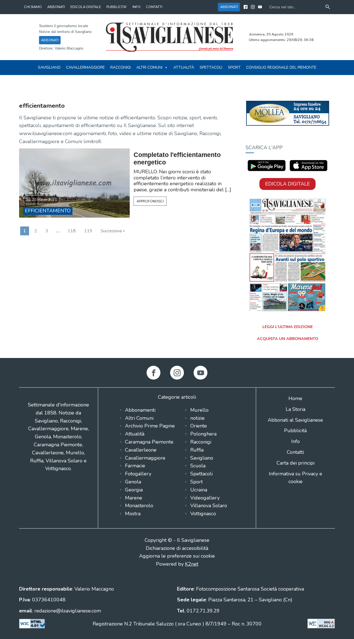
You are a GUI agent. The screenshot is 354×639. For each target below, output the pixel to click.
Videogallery (205, 497)
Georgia (134, 489)
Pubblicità (295, 430)
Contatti (295, 452)
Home (295, 398)
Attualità (183, 67)
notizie (197, 418)
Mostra (132, 513)
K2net (191, 564)
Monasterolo (139, 505)
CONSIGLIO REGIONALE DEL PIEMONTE (281, 67)
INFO (136, 6)
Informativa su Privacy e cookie (295, 477)
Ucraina (198, 489)
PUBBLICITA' (116, 6)
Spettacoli (211, 67)
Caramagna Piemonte (149, 442)
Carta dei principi (295, 463)
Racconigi (120, 67)
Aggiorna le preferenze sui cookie (177, 556)
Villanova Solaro (208, 505)
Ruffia (197, 450)
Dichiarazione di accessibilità (177, 548)
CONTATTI (154, 6)
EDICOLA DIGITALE (86, 6)
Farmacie (135, 465)
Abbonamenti (140, 410)
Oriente (198, 425)
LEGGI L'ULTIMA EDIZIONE (287, 326)
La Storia (295, 409)
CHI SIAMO (33, 6)
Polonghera (203, 434)
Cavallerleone (141, 450)
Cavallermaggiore (85, 67)
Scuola (197, 465)
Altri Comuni (149, 67)
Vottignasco (203, 513)
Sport (234, 67)
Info (295, 441)
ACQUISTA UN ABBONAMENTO (287, 338)
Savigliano (49, 67)
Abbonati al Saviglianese (295, 420)
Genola (133, 481)
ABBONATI (56, 6)
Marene (133, 497)
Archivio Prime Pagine (150, 425)
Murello (199, 410)
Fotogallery (138, 473)
